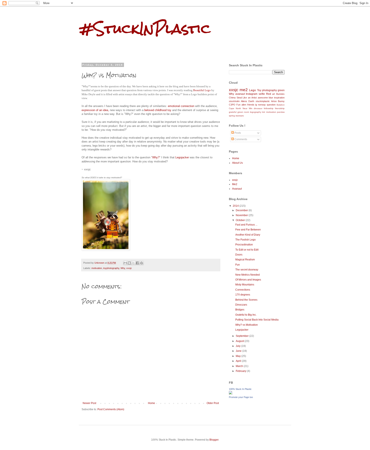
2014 (236, 205)
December (242, 210)
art (273, 94)
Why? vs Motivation (246, 324)
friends (250, 104)
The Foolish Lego (245, 239)
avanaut (240, 93)
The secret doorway (246, 269)
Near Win (247, 108)
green (281, 90)
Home (151, 403)
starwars (240, 115)
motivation (96, 268)
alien (244, 104)
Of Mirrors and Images (248, 279)
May (238, 356)
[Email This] (125, 263)
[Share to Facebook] (137, 263)
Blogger (213, 439)
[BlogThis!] (129, 263)
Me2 (234, 184)
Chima (232, 97)
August (240, 341)
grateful (232, 112)
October (241, 220)
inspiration (279, 97)
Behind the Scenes (246, 299)
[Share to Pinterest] (141, 263)
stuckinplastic (263, 101)
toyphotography (111, 268)
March (240, 366)
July (238, 346)
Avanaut (237, 188)
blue (271, 97)
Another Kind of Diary (247, 234)
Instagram (251, 93)
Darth (251, 101)
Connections (242, 289)
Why (123, 268)
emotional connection (181, 106)
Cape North (235, 108)
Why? (155, 157)
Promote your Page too (241, 397)
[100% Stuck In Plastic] (230, 393)
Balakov (281, 105)
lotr (263, 112)
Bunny (281, 101)
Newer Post (89, 403)
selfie (262, 93)
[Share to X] (133, 263)
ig (256, 104)
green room (243, 112)
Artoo (274, 101)
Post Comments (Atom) (110, 409)
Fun (238, 104)
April (239, 360)
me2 (244, 90)
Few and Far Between (248, 229)
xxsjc (129, 268)
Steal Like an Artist (247, 97)
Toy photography (267, 90)
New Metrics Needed (247, 274)
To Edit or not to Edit (246, 249)
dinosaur (258, 108)
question (271, 104)
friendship (280, 108)
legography (255, 112)
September (242, 335)
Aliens (244, 101)
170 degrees (242, 294)
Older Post (213, 403)
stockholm (234, 101)
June (239, 350)
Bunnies (280, 94)
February (241, 371)
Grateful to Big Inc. (246, 314)
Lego (252, 90)
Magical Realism (245, 259)
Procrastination (244, 244)
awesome (263, 97)
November (242, 215)
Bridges (239, 309)
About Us (237, 162)
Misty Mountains (244, 284)
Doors (238, 254)
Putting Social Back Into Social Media (257, 319)
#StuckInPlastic (144, 28)
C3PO (232, 104)
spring (232, 115)
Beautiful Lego (202, 90)
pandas (281, 112)
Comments (240, 139)
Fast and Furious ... (246, 224)
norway (262, 104)
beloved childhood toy (157, 110)
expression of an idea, (95, 110)
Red (268, 93)
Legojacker (182, 157)
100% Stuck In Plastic (240, 389)
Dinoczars (241, 304)
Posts (237, 132)
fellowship (268, 108)
